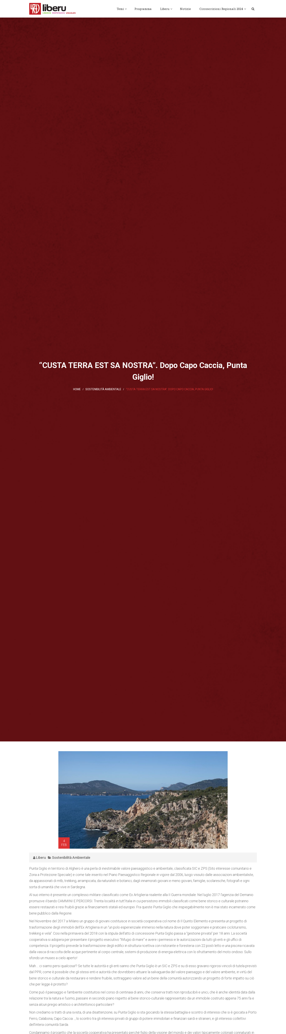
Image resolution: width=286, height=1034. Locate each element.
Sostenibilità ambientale (103, 389)
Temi (120, 9)
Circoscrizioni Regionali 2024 (221, 9)
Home (77, 389)
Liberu (164, 9)
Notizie (185, 9)
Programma (143, 9)
